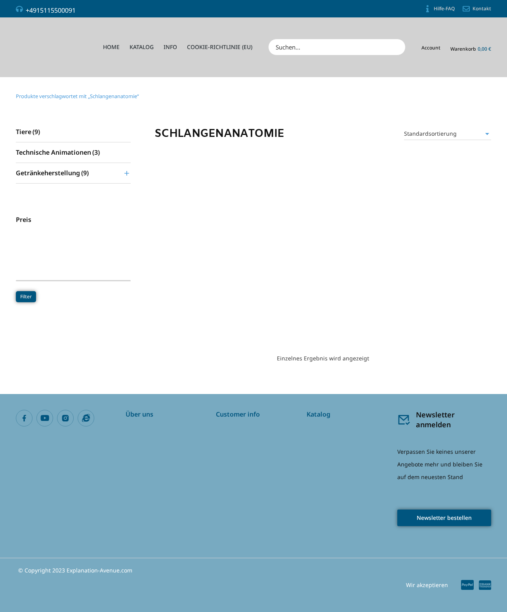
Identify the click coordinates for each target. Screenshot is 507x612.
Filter (26, 296)
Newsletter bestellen (444, 517)
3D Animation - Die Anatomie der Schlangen (205, 310)
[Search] (397, 47)
